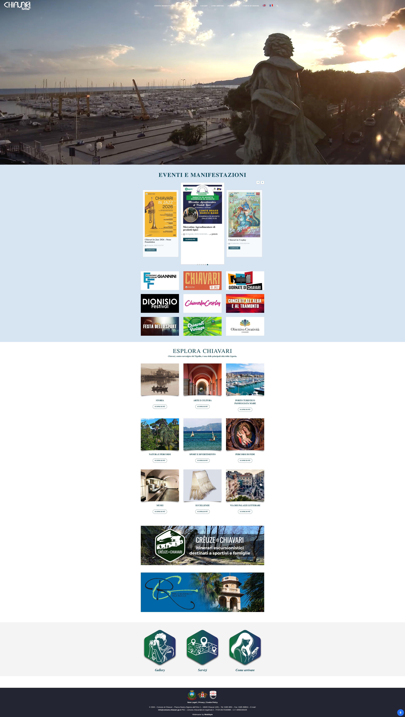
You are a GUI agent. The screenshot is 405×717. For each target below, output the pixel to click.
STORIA (160, 400)
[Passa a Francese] (271, 5)
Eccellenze (203, 505)
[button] (262, 182)
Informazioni (233, 6)
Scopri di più (151, 236)
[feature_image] (161, 208)
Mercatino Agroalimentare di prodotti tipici (158, 227)
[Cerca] (277, 6)
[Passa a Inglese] (264, 5)
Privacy (201, 702)
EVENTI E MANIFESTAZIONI (202, 174)
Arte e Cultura (202, 400)
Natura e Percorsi (160, 454)
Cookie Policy (212, 702)
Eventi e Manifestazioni (165, 6)
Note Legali (192, 702)
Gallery (204, 6)
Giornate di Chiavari (237, 239)
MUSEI (160, 505)
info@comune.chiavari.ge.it (169, 710)
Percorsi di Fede (245, 454)
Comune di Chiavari (251, 6)
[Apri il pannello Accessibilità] (400, 712)
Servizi (194, 6)
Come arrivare (217, 6)
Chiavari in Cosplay (194, 243)
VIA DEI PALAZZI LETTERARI (245, 505)
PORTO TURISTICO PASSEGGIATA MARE (245, 402)
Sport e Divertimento (202, 454)
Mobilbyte (208, 715)
